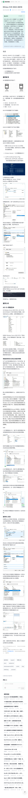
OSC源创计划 (10, 651)
